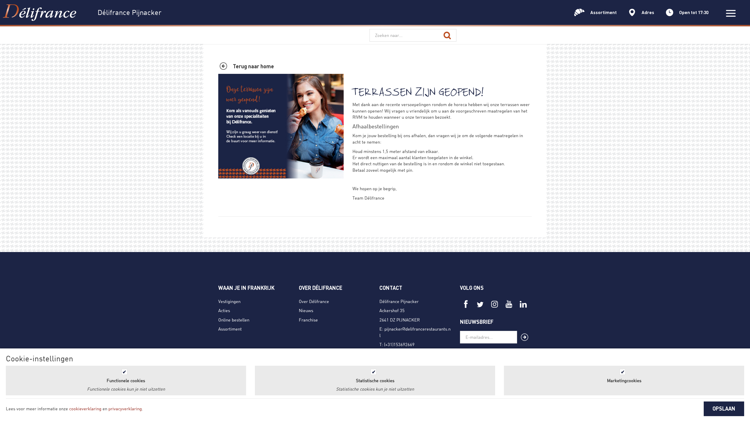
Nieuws (306, 310)
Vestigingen (229, 301)
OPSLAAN (723, 408)
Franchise (308, 319)
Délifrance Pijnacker (399, 301)
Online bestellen (233, 319)
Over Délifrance (314, 301)
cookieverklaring (85, 408)
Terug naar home (253, 66)
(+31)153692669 (399, 344)
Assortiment (230, 328)
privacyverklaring (125, 408)
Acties (224, 310)
